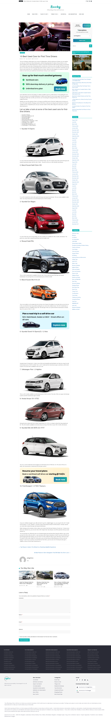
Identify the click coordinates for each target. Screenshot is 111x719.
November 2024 (75, 156)
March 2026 (74, 124)
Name (20, 614)
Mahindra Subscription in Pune (52, 661)
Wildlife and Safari (76, 309)
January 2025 (75, 152)
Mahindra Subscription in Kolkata (52, 663)
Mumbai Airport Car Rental (93, 654)
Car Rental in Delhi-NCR (8, 652)
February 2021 (75, 196)
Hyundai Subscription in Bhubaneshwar (74, 667)
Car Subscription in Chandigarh (31, 669)
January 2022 (75, 174)
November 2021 (75, 178)
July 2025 (74, 140)
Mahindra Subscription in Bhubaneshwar (54, 667)
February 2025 (75, 150)
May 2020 (74, 214)
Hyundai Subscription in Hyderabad (74, 657)
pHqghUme (30, 58)
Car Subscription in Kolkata (30, 663)
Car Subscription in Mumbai (30, 654)
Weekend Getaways (76, 307)
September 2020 (75, 206)
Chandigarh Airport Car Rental (94, 669)
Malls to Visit (74, 263)
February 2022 (75, 172)
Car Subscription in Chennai (30, 659)
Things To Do (54, 14)
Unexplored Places (76, 299)
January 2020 (75, 222)
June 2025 (74, 142)
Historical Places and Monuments (79, 257)
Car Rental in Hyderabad (9, 657)
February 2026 (75, 126)
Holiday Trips (74, 259)
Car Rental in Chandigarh (9, 669)
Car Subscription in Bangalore (31, 655)
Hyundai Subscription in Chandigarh (74, 669)
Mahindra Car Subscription (39, 690)
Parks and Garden (76, 269)
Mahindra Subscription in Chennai (52, 659)
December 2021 (75, 176)
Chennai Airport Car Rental (93, 659)
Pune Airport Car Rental (92, 661)
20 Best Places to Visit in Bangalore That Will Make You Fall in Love (52, 552)
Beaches (74, 235)
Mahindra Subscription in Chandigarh (53, 669)
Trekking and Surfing (76, 297)
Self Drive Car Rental (38, 682)
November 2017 (75, 224)
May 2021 (74, 190)
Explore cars (82, 40)
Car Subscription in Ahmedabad (31, 665)
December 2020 (75, 200)
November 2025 (75, 132)
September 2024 (75, 160)
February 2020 (75, 220)
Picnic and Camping (76, 271)
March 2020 (74, 218)
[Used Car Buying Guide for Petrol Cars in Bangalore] (27, 575)
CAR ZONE (74, 241)
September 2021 (75, 182)
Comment (21, 598)
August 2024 (74, 162)
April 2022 (74, 168)
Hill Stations (74, 255)
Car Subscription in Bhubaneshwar (32, 667)
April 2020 (74, 216)
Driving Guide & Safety (76, 243)
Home (28, 14)
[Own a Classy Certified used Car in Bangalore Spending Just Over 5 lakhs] (62, 575)
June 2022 (74, 164)
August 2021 (74, 184)
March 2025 (74, 148)
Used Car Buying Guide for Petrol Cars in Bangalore (26, 582)
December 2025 (75, 130)
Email (20, 622)
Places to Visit (44, 14)
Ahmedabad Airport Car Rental (94, 665)
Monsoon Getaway (76, 265)
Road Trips (34, 14)
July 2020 (74, 210)
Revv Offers (35, 692)
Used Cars (81, 14)
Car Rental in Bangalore (8, 655)
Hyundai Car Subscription (39, 688)
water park (74, 305)
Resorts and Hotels (76, 277)
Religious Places (75, 275)
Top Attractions (75, 293)
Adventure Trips (75, 233)
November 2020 (75, 202)
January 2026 (75, 128)
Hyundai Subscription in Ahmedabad (74, 665)
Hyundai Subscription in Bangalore (73, 655)
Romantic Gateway (76, 283)
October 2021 (75, 180)
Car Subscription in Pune (29, 661)
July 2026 (74, 122)
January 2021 (75, 198)
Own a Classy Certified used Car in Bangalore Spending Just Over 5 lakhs (61, 583)
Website (21, 629)
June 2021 (74, 188)
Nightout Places (75, 267)
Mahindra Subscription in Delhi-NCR (53, 652)
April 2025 (74, 146)
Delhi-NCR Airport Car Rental (93, 652)
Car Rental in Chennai (8, 659)
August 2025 (74, 138)
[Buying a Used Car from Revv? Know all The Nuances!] (44, 575)
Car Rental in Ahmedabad (9, 665)
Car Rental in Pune (7, 661)
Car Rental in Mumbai (8, 654)
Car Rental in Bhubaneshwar (9, 667)
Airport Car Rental (37, 684)
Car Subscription (72, 14)
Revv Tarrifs (36, 694)
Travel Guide (74, 295)
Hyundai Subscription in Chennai (73, 659)
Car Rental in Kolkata (8, 663)
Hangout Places (75, 253)
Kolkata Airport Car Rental (93, 663)
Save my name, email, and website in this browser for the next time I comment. (38, 636)
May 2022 (74, 166)
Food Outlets (74, 249)
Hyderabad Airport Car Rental (93, 657)
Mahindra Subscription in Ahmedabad (53, 665)
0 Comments (35, 58)
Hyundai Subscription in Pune (72, 661)
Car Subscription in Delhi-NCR (30, 652)
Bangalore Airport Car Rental (93, 655)
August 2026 (74, 120)
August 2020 (74, 208)
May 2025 (74, 144)
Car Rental (63, 14)
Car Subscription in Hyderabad (31, 657)
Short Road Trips (75, 287)
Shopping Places (75, 285)
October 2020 (75, 204)
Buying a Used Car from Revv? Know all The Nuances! (43, 583)
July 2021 (74, 186)
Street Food (74, 289)
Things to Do (57, 684)
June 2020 (74, 212)
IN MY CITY (74, 261)
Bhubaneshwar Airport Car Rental (94, 667)
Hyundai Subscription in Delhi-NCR (73, 652)
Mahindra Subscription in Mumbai (52, 654)
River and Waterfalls (76, 279)
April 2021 (74, 192)
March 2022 (74, 170)
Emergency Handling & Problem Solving (80, 245)
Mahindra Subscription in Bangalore (53, 655)
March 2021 (74, 194)
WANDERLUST (75, 303)
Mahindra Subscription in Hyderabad (53, 657)
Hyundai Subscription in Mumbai (73, 654)
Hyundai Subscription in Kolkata (73, 663)
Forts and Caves (75, 251)
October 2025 (75, 134)
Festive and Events (76, 247)
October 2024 (75, 158)
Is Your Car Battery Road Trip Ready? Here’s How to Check (36, 1)
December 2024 (75, 154)
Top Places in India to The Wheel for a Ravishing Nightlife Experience (37, 547)
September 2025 (75, 136)
